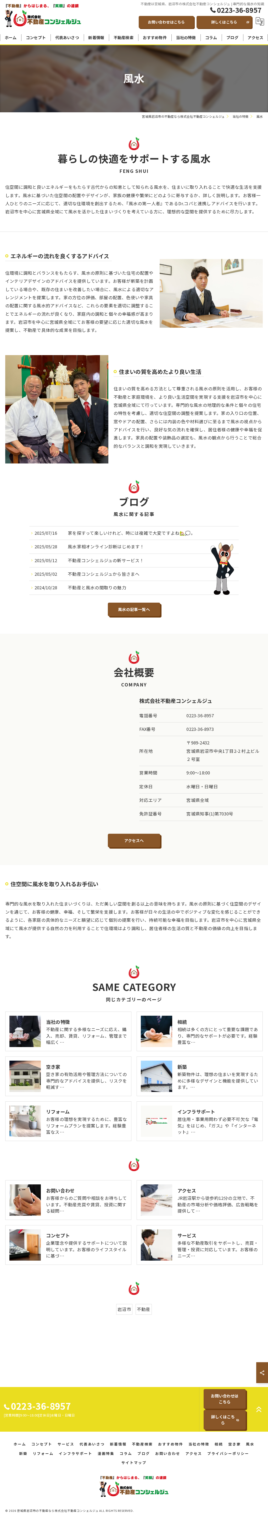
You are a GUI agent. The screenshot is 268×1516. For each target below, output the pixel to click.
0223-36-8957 (200, 715)
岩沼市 (124, 1309)
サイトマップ (134, 1462)
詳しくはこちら (224, 22)
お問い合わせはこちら (166, 22)
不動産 (143, 1309)
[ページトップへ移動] (259, 1409)
